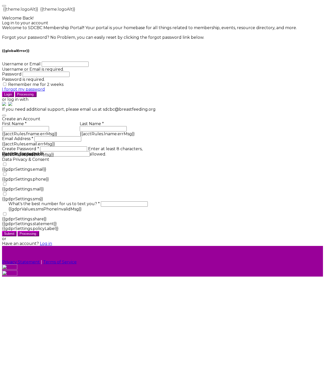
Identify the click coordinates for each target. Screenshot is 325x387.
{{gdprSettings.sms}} (22, 199)
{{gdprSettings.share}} (24, 219)
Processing (26, 94)
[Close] (4, 115)
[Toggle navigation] (4, 6)
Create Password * (20, 148)
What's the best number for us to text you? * (54, 203)
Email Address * (17, 138)
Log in (46, 243)
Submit (9, 234)
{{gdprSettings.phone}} (25, 179)
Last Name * (92, 123)
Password (12, 74)
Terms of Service (60, 262)
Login (8, 94)
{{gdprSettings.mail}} (23, 189)
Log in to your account (25, 23)
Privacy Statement (21, 262)
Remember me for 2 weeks (35, 84)
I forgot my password (23, 89)
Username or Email (21, 64)
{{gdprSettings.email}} (24, 169)
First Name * (14, 123)
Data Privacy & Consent (25, 159)
